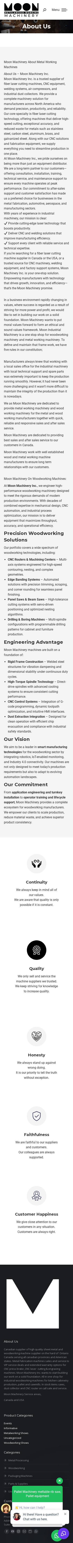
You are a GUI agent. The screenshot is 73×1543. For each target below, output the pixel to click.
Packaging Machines (20, 1476)
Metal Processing (18, 1460)
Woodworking (16, 1468)
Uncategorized (12, 1438)
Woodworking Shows (16, 1443)
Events (8, 1423)
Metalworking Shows (16, 1433)
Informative (11, 1428)
